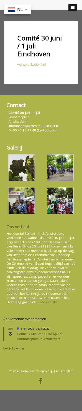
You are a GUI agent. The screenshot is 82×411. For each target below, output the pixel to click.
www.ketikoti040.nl (31, 64)
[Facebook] (41, 380)
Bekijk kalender (13, 348)
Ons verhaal (18, 226)
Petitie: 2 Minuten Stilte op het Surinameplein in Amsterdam (40, 336)
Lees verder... (50, 302)
